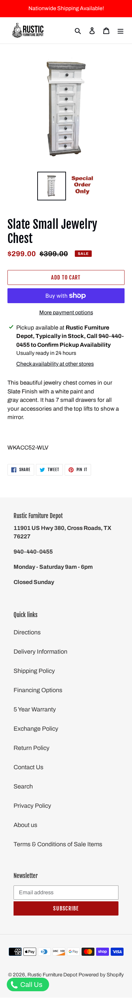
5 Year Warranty (35, 709)
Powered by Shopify (101, 974)
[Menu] (120, 31)
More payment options (66, 312)
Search (23, 786)
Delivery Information (40, 651)
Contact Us (28, 767)
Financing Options (38, 690)
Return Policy (31, 748)
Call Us (30, 984)
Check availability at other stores (55, 364)
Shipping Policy (34, 670)
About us (25, 825)
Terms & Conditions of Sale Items (58, 844)
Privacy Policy (32, 805)
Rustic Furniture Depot (52, 974)
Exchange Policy (36, 728)
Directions (27, 632)
